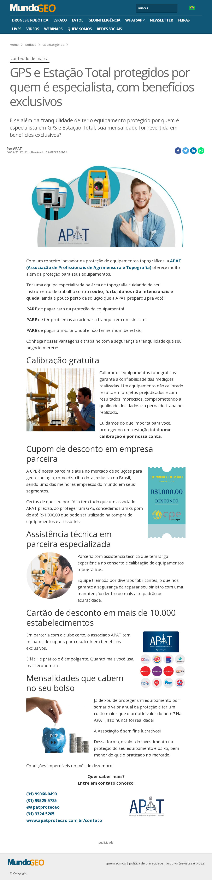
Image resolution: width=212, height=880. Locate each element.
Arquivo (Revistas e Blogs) (185, 863)
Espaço (60, 20)
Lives (16, 28)
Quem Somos (79, 28)
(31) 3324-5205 (40, 813)
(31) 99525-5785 (41, 800)
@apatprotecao (43, 807)
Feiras (183, 20)
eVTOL (77, 20)
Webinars (53, 28)
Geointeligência (104, 20)
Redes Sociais (109, 28)
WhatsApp (135, 20)
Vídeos (32, 28)
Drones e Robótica (30, 20)
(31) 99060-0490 (41, 794)
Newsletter (161, 20)
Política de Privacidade (146, 863)
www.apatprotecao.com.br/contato (64, 820)
